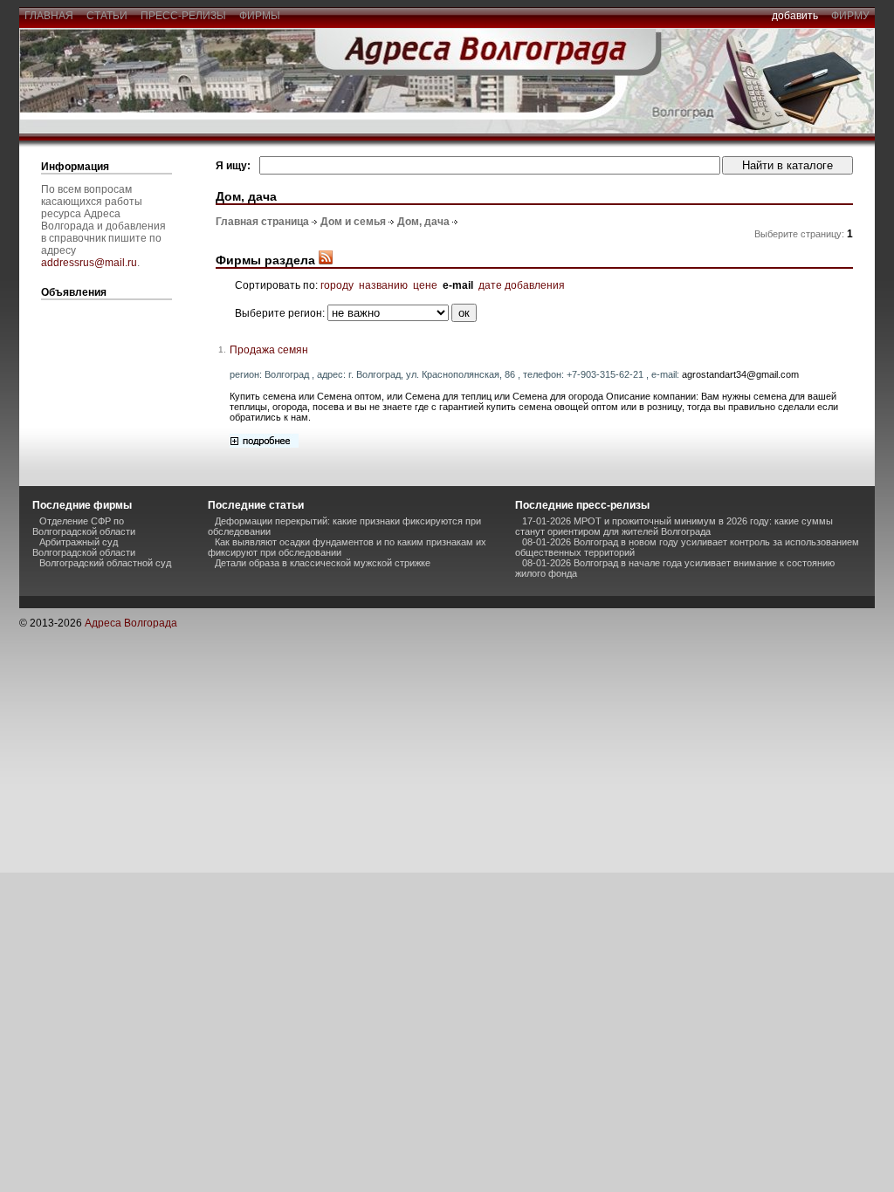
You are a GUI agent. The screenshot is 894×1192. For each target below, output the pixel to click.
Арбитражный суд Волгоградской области (83, 547)
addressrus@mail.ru (89, 263)
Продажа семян (269, 350)
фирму (850, 16)
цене (425, 285)
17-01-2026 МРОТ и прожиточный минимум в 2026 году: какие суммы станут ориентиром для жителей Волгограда (674, 526)
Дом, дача (423, 222)
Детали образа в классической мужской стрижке (322, 563)
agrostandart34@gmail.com (740, 374)
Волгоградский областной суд (105, 563)
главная (49, 16)
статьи (107, 16)
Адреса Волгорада (131, 623)
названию (383, 285)
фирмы (259, 16)
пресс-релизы (183, 16)
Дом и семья (353, 222)
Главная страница (262, 222)
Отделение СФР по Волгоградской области (83, 526)
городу (337, 285)
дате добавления (521, 285)
